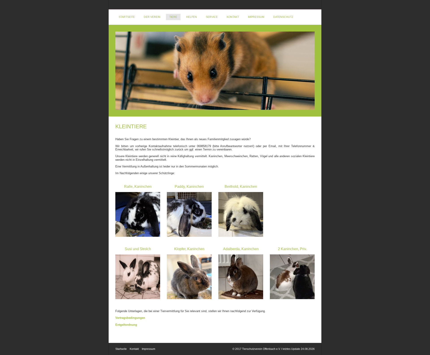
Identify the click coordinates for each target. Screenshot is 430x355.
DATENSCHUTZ (283, 17)
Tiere (173, 17)
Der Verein (152, 17)
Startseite (127, 17)
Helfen (191, 17)
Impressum (256, 17)
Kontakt (233, 17)
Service (212, 17)
